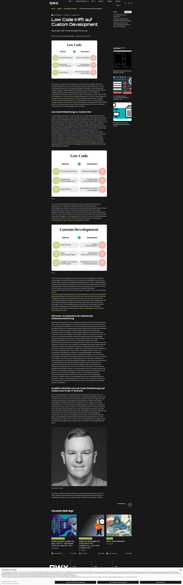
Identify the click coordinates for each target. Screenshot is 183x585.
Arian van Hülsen (113, 553)
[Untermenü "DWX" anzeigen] (72, 1)
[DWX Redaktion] (52, 15)
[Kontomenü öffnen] (128, 3)
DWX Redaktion (58, 15)
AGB (116, 566)
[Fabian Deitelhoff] (52, 553)
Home (53, 8)
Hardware (109, 538)
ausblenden (128, 12)
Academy (117, 1)
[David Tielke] (80, 553)
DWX (70, 1)
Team (95, 566)
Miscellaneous (121, 503)
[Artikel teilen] (130, 504)
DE (131, 3)
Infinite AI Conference (81, 1)
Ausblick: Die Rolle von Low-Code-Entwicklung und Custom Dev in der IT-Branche (121, 24)
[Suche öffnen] (125, 3)
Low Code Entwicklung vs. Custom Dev (120, 15)
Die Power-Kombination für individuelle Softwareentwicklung (122, 19)
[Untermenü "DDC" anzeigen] (95, 1)
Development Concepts (70, 8)
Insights (100, 1)
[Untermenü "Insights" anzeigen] (103, 1)
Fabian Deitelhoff (58, 553)
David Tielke (84, 553)
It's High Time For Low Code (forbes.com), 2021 (64, 98)
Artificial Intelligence (58, 538)
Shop (118, 5)
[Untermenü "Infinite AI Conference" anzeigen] (88, 1)
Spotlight (109, 1)
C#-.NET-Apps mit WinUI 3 (121, 97)
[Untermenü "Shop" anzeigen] (120, 5)
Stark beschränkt (121, 124)
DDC (93, 1)
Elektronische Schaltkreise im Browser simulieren (122, 71)
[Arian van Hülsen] (107, 553)
